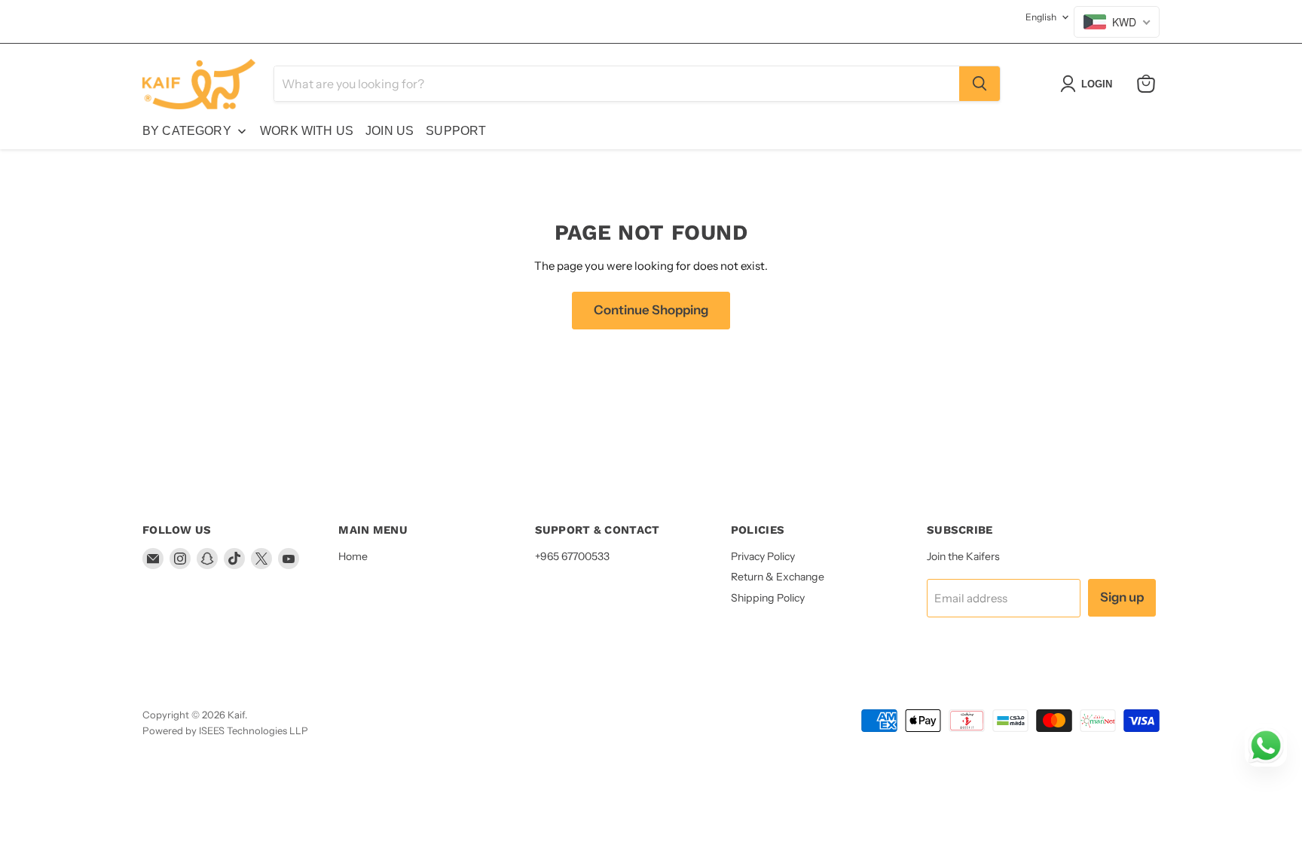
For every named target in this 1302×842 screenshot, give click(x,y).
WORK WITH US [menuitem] (306, 130)
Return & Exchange (777, 576)
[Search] (979, 83)
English (1040, 17)
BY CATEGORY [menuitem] (186, 130)
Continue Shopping (651, 309)
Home (353, 556)
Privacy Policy (763, 556)
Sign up (1122, 597)
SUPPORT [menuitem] (456, 130)
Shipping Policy (768, 598)
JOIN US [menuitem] (389, 130)
